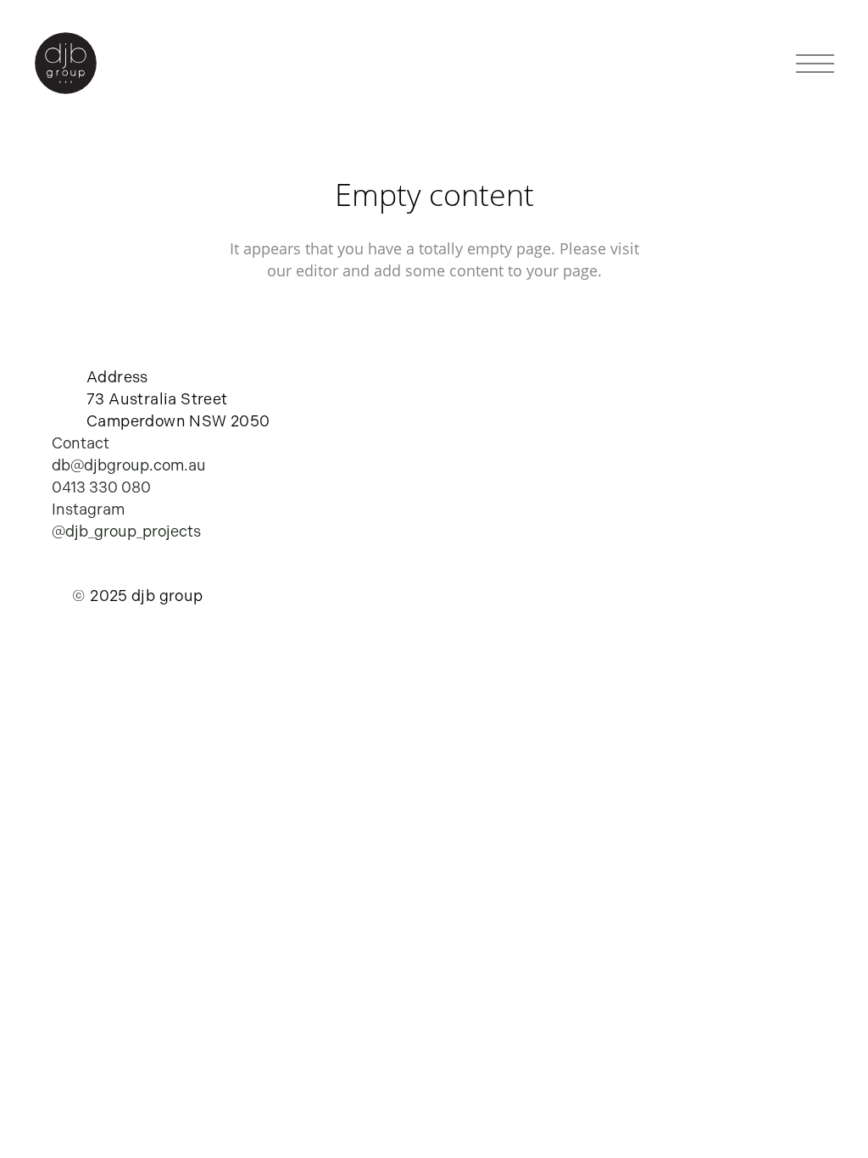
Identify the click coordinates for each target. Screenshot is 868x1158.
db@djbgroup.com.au (129, 465)
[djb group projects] (65, 64)
